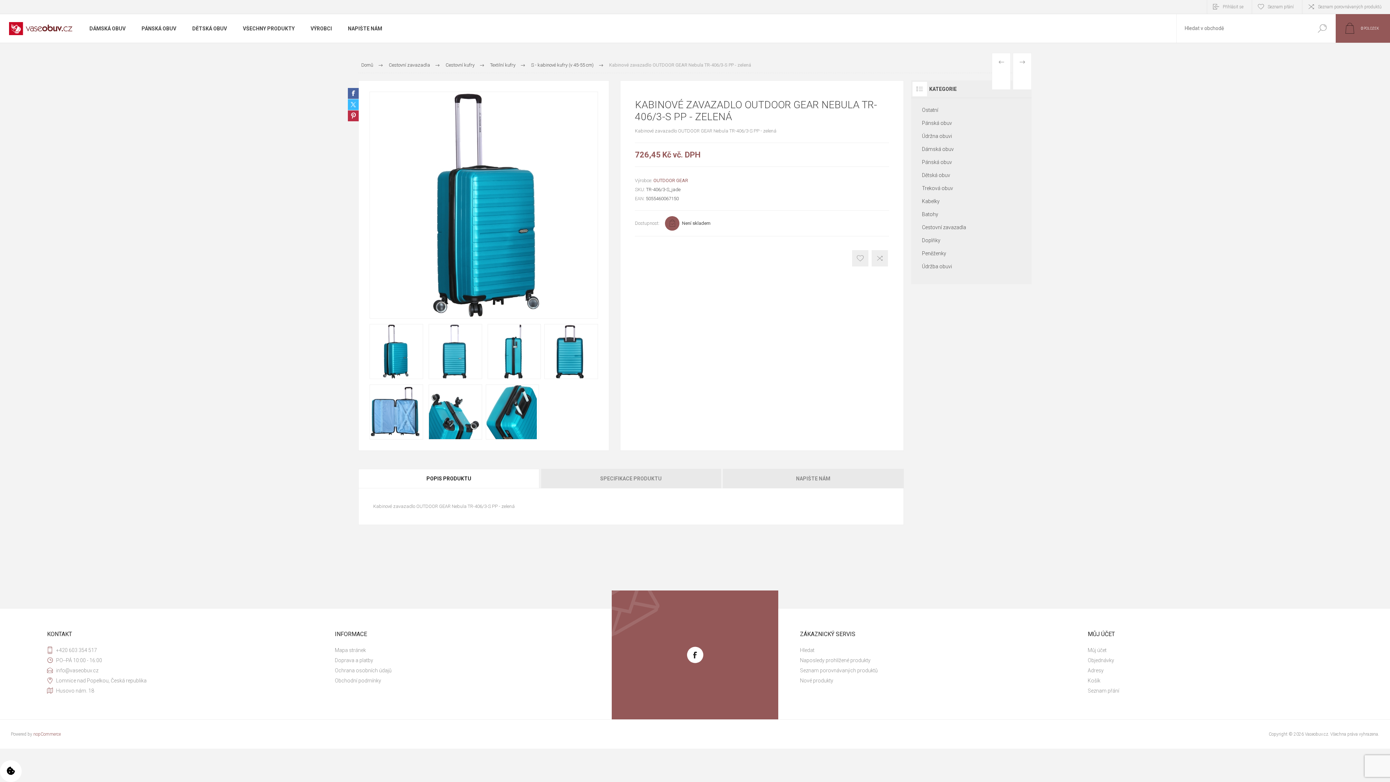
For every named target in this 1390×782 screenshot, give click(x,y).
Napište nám (813, 479)
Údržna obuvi (937, 136)
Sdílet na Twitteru (353, 104)
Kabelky (931, 201)
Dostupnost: (647, 223)
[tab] (449, 478)
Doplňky (931, 240)
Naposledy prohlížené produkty (835, 660)
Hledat (1322, 28)
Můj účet (1097, 650)
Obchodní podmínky (358, 681)
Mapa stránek (350, 650)
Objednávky (1101, 660)
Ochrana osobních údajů (363, 670)
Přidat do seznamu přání (860, 258)
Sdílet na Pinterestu (353, 115)
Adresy (1096, 670)
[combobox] (1243, 28)
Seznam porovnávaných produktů (1350, 6)
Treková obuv (937, 188)
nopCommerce (47, 734)
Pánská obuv (937, 123)
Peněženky (934, 253)
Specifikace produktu (631, 479)
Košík (1094, 681)
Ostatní (930, 110)
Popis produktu (448, 479)
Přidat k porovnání (880, 258)
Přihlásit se (1233, 6)
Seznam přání (1103, 691)
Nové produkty (816, 681)
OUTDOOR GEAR (670, 180)
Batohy (930, 214)
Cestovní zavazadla (944, 227)
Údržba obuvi (937, 266)
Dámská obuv (938, 149)
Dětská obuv (936, 175)
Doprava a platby (354, 660)
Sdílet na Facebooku (353, 93)
